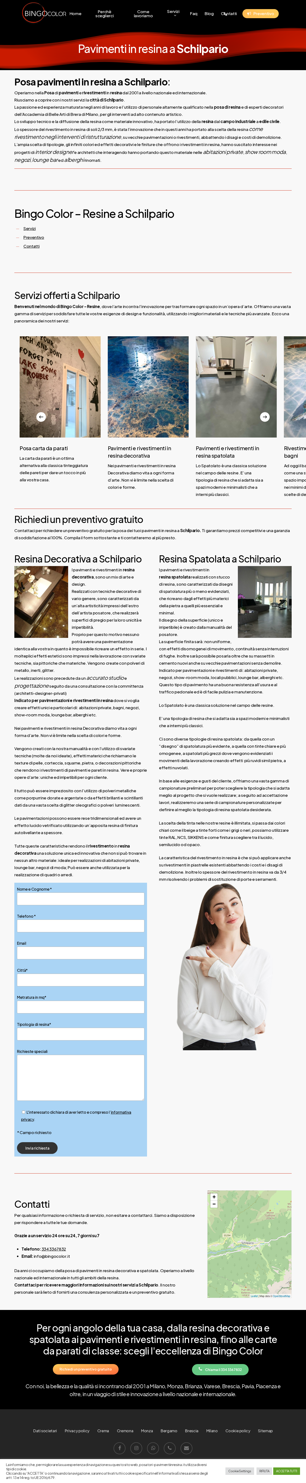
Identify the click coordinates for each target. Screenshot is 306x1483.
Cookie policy (237, 1430)
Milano (212, 1430)
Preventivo (33, 237)
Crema (103, 1430)
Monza (147, 1430)
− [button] (214, 1204)
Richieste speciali (32, 1051)
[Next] (265, 417)
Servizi (29, 228)
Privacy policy (77, 1430)
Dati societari (45, 1430)
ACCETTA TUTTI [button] (286, 1471)
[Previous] (41, 417)
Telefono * (26, 916)
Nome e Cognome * (34, 889)
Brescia (191, 1430)
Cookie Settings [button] (239, 1471)
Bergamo (169, 1430)
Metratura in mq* (31, 997)
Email (21, 943)
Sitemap (265, 1430)
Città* (22, 970)
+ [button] (214, 1197)
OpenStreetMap (281, 1296)
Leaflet (254, 1296)
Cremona (125, 1430)
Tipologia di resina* (34, 1024)
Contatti (31, 246)
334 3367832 (54, 1249)
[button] (86, 1369)
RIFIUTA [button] (264, 1471)
